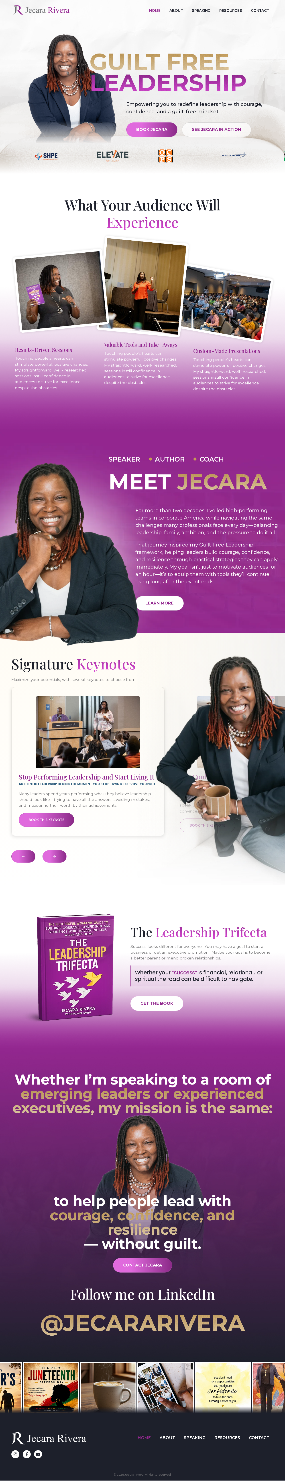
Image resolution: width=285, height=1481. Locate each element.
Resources (230, 10)
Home (155, 10)
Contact (260, 10)
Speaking (201, 10)
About (176, 10)
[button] (23, 857)
